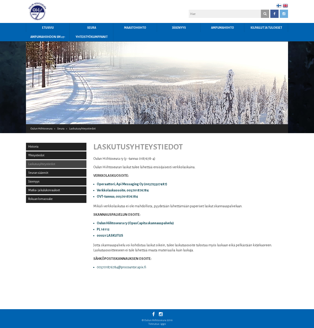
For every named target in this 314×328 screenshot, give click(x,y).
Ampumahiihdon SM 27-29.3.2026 (47, 38)
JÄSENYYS (179, 27)
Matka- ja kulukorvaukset (44, 190)
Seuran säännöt (38, 172)
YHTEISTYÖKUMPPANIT (92, 37)
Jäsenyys (34, 181)
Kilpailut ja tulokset (266, 27)
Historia (33, 146)
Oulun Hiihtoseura (41, 128)
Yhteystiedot (36, 155)
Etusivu (48, 27)
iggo (163, 323)
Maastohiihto (135, 27)
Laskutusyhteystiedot (41, 164)
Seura (91, 27)
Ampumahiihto (222, 27)
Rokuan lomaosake (40, 199)
